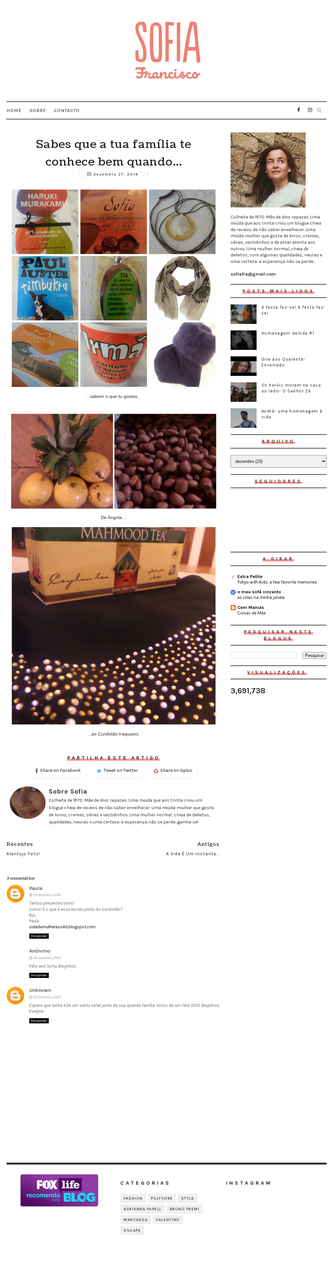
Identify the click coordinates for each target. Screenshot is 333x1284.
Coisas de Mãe (251, 613)
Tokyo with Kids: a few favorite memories (277, 582)
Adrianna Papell (143, 1209)
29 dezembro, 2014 (46, 895)
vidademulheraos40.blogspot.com (62, 926)
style (187, 1198)
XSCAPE (132, 1230)
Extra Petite (249, 576)
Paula (35, 888)
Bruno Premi (185, 1209)
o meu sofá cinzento (259, 592)
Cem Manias (250, 607)
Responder (39, 936)
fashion (133, 1198)
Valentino (168, 1219)
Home (14, 110)
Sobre (38, 110)
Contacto (67, 110)
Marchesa (136, 1219)
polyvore (162, 1198)
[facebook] (299, 110)
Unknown (40, 990)
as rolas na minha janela (261, 597)
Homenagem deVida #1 (287, 333)
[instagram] (310, 110)
